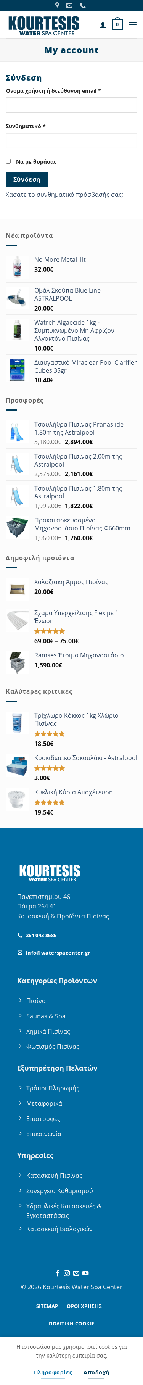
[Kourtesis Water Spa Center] (58, 5)
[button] (117, 24)
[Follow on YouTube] (85, 1273)
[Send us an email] (76, 1273)
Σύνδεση (27, 179)
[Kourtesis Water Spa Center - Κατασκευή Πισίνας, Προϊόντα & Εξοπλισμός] (44, 24)
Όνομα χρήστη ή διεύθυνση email (68, 90)
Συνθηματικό (41, 126)
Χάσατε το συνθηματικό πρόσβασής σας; (64, 194)
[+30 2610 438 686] (84, 5)
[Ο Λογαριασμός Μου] (103, 24)
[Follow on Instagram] (67, 1273)
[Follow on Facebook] (58, 1273)
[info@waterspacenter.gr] (70, 5)
